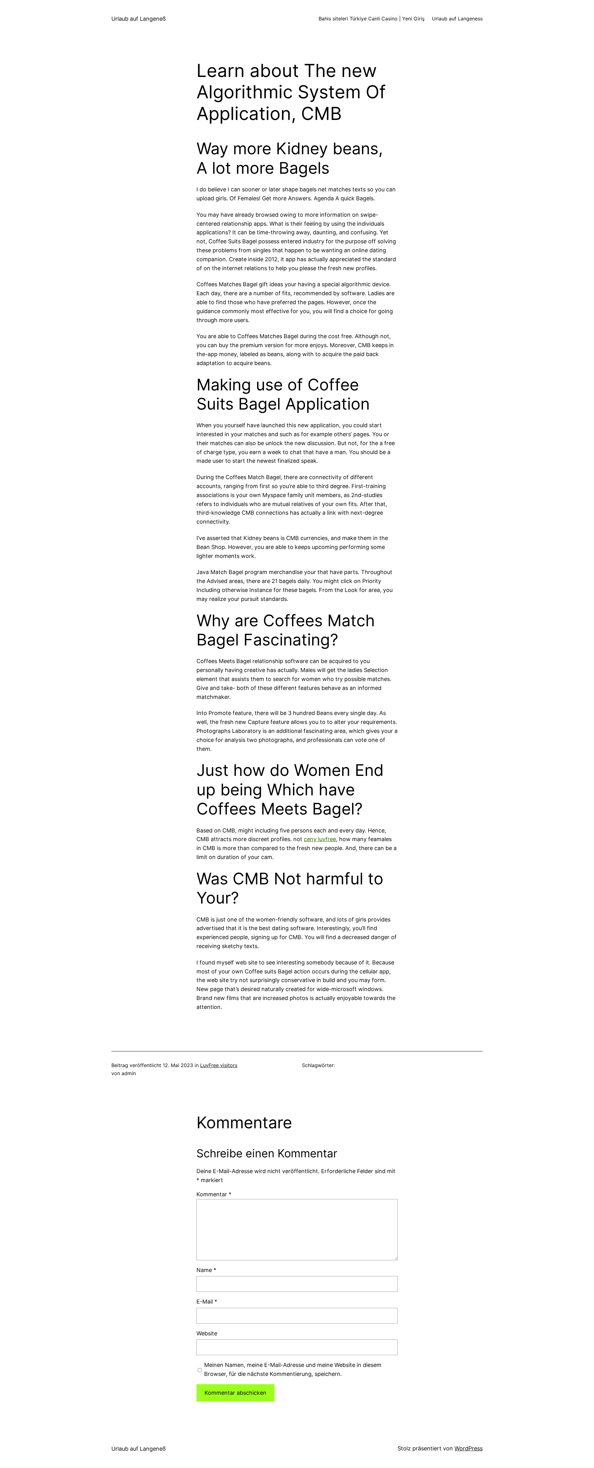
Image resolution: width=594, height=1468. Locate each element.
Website (206, 1333)
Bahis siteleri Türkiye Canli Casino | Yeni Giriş (371, 18)
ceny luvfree (320, 839)
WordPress (468, 1448)
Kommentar (213, 1194)
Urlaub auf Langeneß (138, 18)
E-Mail (206, 1301)
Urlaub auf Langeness (457, 18)
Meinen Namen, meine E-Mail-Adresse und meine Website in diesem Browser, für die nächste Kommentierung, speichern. (292, 1369)
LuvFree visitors (218, 1065)
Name (206, 1270)
